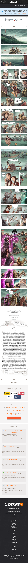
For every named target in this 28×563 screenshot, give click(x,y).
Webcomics (14, 521)
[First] (1, 26)
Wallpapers (14, 542)
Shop (14, 530)
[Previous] (6, 26)
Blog (14, 532)
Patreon (14, 546)
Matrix (14, 514)
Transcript (14, 382)
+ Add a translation (21, 13)
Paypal (14, 549)
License (14, 535)
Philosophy (14, 526)
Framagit (14, 536)
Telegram (14, 516)
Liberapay (14, 545)
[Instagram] (15, 505)
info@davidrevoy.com (16, 508)
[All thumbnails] (14, 26)
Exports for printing (14, 413)
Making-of (14, 539)
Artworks (14, 523)
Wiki (14, 537)
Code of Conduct (14, 558)
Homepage (14, 520)
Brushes (14, 540)
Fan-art (14, 524)
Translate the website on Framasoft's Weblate (14, 555)
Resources (14, 527)
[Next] (22, 26)
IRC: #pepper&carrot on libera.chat (14, 513)
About (14, 533)
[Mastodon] (6, 505)
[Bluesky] (9, 505)
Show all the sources (14, 418)
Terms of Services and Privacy (14, 556)
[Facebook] (12, 505)
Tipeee (14, 548)
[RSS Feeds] (21, 505)
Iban (14, 551)
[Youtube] (18, 505)
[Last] (26, 26)
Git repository (14, 414)
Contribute (14, 529)
